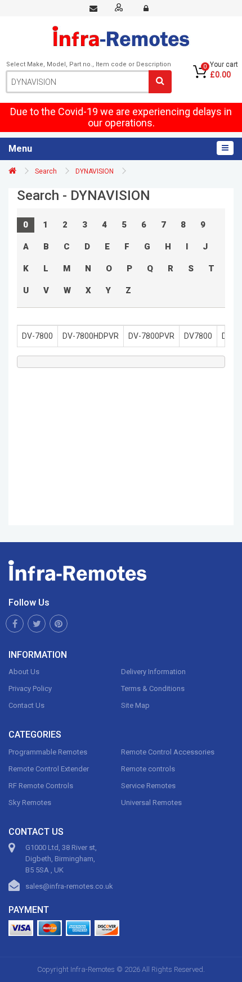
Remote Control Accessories (167, 752)
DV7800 (198, 335)
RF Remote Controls (40, 785)
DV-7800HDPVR (90, 335)
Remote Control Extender (48, 769)
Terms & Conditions (153, 688)
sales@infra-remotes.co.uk (69, 886)
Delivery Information (153, 671)
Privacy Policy (30, 688)
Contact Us (26, 705)
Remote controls (148, 769)
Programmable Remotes (47, 752)
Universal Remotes (151, 802)
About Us (23, 671)
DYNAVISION (94, 171)
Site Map (135, 705)
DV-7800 (37, 335)
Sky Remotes (29, 802)
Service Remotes (148, 785)
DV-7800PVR (151, 335)
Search (46, 171)
